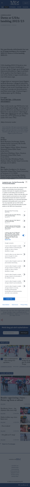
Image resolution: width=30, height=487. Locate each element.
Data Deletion (5, 304)
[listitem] (15, 211)
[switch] (24, 215)
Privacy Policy (24, 304)
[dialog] (15, 243)
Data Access (15, 304)
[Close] (26, 182)
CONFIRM (9, 299)
